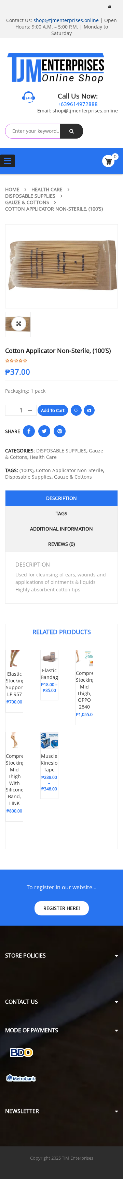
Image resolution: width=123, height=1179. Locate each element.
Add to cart (53, 410)
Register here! (61, 908)
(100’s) (26, 470)
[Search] (71, 131)
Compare (89, 410)
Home (12, 189)
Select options (17, 687)
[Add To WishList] (76, 410)
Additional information (61, 528)
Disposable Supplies (28, 477)
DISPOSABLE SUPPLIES (30, 196)
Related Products (61, 632)
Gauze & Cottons (27, 202)
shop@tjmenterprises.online (66, 20)
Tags (61, 513)
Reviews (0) (61, 544)
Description (61, 498)
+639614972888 (78, 104)
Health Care (47, 189)
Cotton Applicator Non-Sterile (69, 470)
